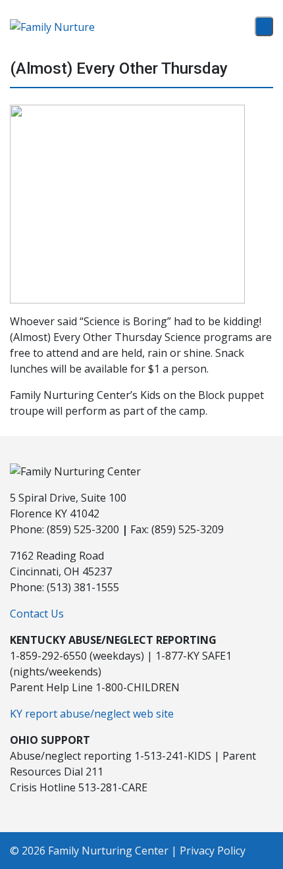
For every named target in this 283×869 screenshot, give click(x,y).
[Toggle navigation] (264, 26)
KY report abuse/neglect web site (92, 713)
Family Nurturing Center (108, 850)
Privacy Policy (212, 850)
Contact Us (37, 613)
